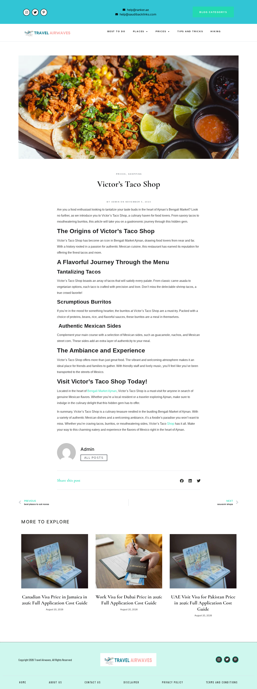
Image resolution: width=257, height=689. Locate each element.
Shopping (135, 174)
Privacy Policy (172, 682)
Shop (170, 423)
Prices (161, 31)
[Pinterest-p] (43, 12)
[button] (182, 481)
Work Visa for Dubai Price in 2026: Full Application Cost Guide (129, 600)
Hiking (216, 31)
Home (22, 682)
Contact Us (93, 682)
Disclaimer (131, 682)
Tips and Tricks (190, 31)
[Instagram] (26, 12)
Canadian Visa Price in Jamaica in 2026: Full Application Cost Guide (54, 600)
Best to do (116, 31)
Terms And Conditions (222, 682)
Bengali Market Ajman (102, 391)
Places (138, 31)
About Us (55, 682)
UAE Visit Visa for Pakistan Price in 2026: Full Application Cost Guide (203, 603)
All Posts (94, 457)
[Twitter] (35, 12)
